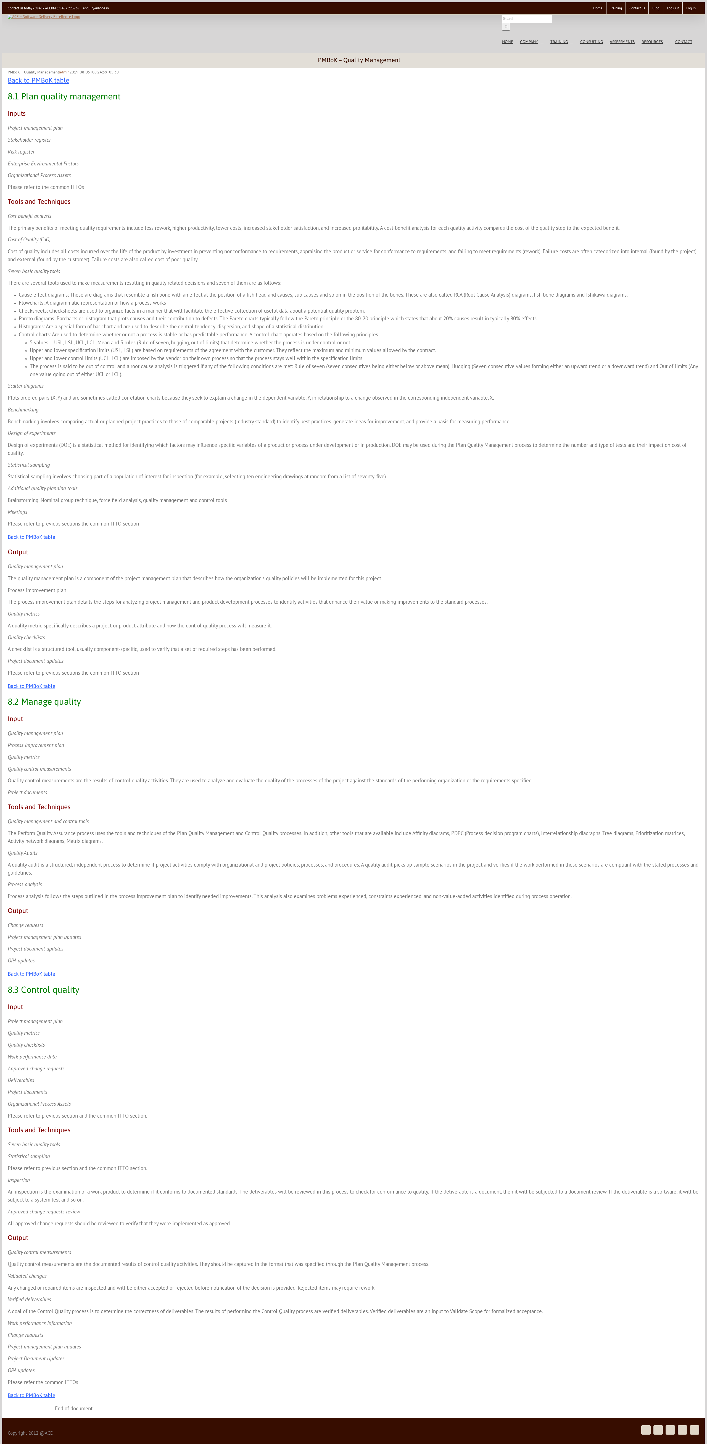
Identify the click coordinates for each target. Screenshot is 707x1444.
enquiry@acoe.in (96, 8)
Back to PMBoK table (38, 80)
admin (64, 72)
